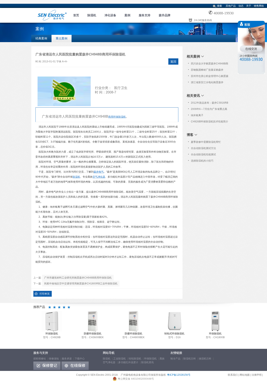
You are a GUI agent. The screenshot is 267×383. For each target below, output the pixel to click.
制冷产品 (175, 358)
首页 (76, 15)
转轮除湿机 (135, 358)
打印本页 (45, 293)
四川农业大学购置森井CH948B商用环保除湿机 (209, 64)
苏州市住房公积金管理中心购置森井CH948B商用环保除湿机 (209, 77)
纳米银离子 (197, 115)
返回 (173, 61)
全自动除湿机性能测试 (203, 154)
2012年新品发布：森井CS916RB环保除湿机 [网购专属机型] (209, 103)
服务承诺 (67, 358)
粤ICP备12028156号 (178, 374)
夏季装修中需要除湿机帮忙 (206, 142)
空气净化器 (99, 176)
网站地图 (245, 374)
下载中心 (80, 358)
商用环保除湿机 (117, 116)
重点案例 (61, 38)
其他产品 (231, 5)
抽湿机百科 (205, 358)
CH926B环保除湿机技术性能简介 (209, 121)
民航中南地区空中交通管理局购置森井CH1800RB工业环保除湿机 (80, 283)
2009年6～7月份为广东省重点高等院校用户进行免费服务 (209, 110)
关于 (248, 5)
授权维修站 (39, 358)
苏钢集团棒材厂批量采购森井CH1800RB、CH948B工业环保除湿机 (210, 70)
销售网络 (259, 5)
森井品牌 (164, 15)
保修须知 (54, 358)
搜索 (219, 5)
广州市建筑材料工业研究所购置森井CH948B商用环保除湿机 (78, 277)
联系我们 (233, 374)
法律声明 (257, 374)
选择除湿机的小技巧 (202, 160)
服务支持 (144, 15)
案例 (127, 15)
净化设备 (110, 15)
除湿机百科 (189, 358)
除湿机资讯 (147, 362)
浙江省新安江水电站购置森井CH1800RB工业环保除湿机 (207, 83)
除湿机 (91, 15)
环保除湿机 (150, 358)
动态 (240, 5)
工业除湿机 (119, 358)
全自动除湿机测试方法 (203, 148)
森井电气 (99, 171)
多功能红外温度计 (128, 362)
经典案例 (41, 38)
